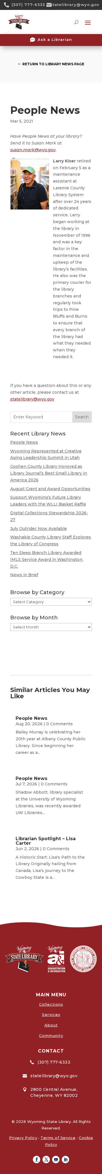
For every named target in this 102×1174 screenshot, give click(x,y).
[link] (8, 4)
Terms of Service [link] (58, 1137)
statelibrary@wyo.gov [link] (74, 4)
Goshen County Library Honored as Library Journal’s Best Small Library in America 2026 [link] (48, 473)
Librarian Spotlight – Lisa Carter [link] (46, 841)
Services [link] (51, 1014)
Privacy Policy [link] (23, 1137)
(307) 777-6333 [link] (28, 4)
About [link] (51, 1025)
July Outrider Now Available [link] (38, 528)
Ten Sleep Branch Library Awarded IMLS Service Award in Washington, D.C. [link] (46, 559)
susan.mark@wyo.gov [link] (33, 149)
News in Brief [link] (24, 574)
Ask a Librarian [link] (55, 39)
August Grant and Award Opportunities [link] (50, 488)
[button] (36, 1159)
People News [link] (24, 442)
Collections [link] (51, 1004)
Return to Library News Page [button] (53, 64)
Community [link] (51, 1035)
